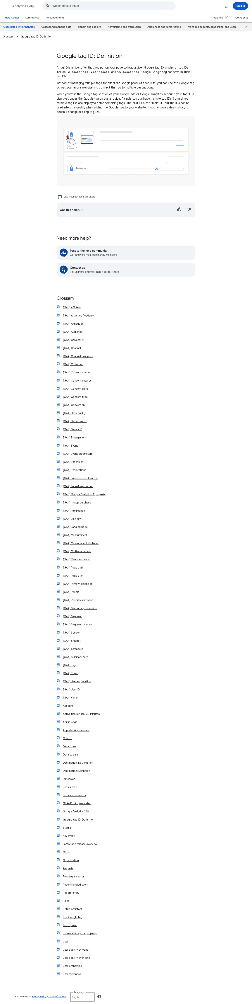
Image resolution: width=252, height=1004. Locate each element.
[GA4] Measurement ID (76, 535)
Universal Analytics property (80, 933)
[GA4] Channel (72, 348)
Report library (71, 892)
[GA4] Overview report (76, 559)
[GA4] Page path (73, 567)
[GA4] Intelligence (74, 510)
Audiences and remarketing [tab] (164, 26)
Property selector (73, 876)
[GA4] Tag (69, 665)
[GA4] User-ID (71, 689)
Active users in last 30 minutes (81, 714)
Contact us (241, 17)
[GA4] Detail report (75, 421)
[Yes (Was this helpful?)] (179, 210)
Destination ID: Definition (78, 762)
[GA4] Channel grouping (78, 356)
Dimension (69, 779)
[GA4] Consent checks (77, 372)
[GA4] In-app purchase (77, 502)
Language (79, 992)
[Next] (244, 27)
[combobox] (114, 6)
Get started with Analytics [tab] (19, 26)
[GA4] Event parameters (77, 453)
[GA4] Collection (73, 364)
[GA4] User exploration (77, 681)
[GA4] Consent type (75, 397)
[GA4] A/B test (72, 307)
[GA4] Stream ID (73, 649)
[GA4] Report (71, 592)
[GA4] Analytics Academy (78, 315)
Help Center (12, 17)
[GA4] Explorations (74, 470)
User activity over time (76, 957)
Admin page (70, 722)
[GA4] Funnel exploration (78, 486)
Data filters (69, 746)
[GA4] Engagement (74, 437)
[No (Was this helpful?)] (188, 210)
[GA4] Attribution (73, 323)
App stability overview (76, 730)
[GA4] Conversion (74, 405)
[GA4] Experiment (73, 462)
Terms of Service (57, 996)
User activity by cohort (77, 949)
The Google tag (72, 917)
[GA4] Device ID (72, 429)
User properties (72, 966)
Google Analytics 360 (76, 811)
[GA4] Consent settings (77, 380)
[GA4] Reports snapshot (78, 600)
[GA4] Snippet (72, 640)
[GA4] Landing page (75, 527)
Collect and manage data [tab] (56, 26)
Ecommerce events (74, 795)
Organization (71, 860)
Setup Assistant (72, 909)
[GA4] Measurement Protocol (81, 543)
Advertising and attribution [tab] (124, 26)
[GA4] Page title (73, 575)
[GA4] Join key (72, 518)
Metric (66, 852)
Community (32, 17)
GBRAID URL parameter (77, 803)
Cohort (67, 738)
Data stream (70, 754)
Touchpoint (70, 925)
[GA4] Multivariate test (77, 551)
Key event (69, 836)
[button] (6, 5)
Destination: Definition (76, 770)
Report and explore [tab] (89, 26)
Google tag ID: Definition (78, 819)
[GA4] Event (70, 445)
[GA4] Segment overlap (77, 624)
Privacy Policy (39, 996)
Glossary (65, 298)
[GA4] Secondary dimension (80, 608)
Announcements (54, 17)
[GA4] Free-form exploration (80, 478)
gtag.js (67, 827)
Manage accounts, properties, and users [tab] (212, 26)
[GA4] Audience (72, 331)
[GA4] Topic (70, 673)
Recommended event (75, 884)
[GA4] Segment (72, 616)
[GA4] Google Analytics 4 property (84, 494)
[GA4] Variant (71, 697)
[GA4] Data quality (74, 413)
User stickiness (72, 974)
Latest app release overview (80, 844)
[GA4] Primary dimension (78, 584)
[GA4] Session (71, 632)
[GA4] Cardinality (73, 340)
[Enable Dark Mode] (99, 996)
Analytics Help (23, 6)
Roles (66, 901)
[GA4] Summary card (75, 657)
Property (68, 868)
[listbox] (82, 997)
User (65, 941)
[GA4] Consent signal (76, 388)
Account (68, 705)
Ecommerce (70, 787)
